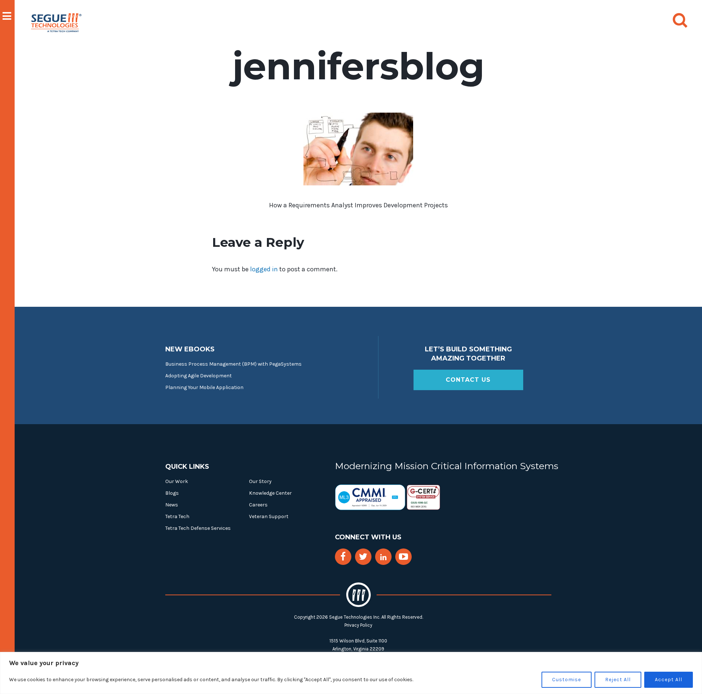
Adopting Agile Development (198, 376)
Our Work (176, 481)
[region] (351, 673)
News (171, 505)
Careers (258, 505)
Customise (566, 679)
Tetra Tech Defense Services (198, 528)
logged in (264, 269)
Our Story (260, 481)
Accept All (668, 679)
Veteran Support (268, 516)
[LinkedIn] (383, 557)
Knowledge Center (270, 493)
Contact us (468, 379)
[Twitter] (363, 556)
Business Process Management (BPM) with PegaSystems (233, 364)
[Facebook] (343, 556)
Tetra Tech (177, 516)
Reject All (618, 679)
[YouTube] (403, 556)
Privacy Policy (358, 625)
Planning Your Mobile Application (204, 387)
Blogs (172, 493)
